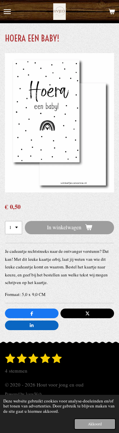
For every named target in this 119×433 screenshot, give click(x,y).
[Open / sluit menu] (7, 11)
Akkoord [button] (95, 423)
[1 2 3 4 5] (13, 228)
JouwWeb (33, 394)
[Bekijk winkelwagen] (111, 11)
